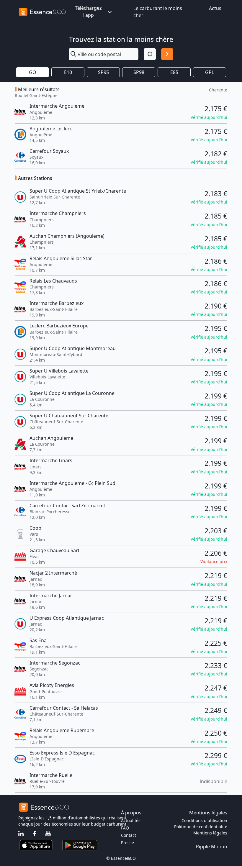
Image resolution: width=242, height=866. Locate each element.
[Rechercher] (167, 54)
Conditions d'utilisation (204, 820)
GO (32, 72)
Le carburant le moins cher (157, 12)
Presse (127, 842)
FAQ (125, 828)
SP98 (138, 72)
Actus (215, 8)
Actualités (130, 820)
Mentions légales (210, 833)
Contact (128, 835)
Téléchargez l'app (88, 11)
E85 (174, 72)
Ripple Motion (211, 846)
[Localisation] (150, 54)
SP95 (103, 72)
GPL (209, 72)
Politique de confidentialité (200, 826)
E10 (68, 72)
